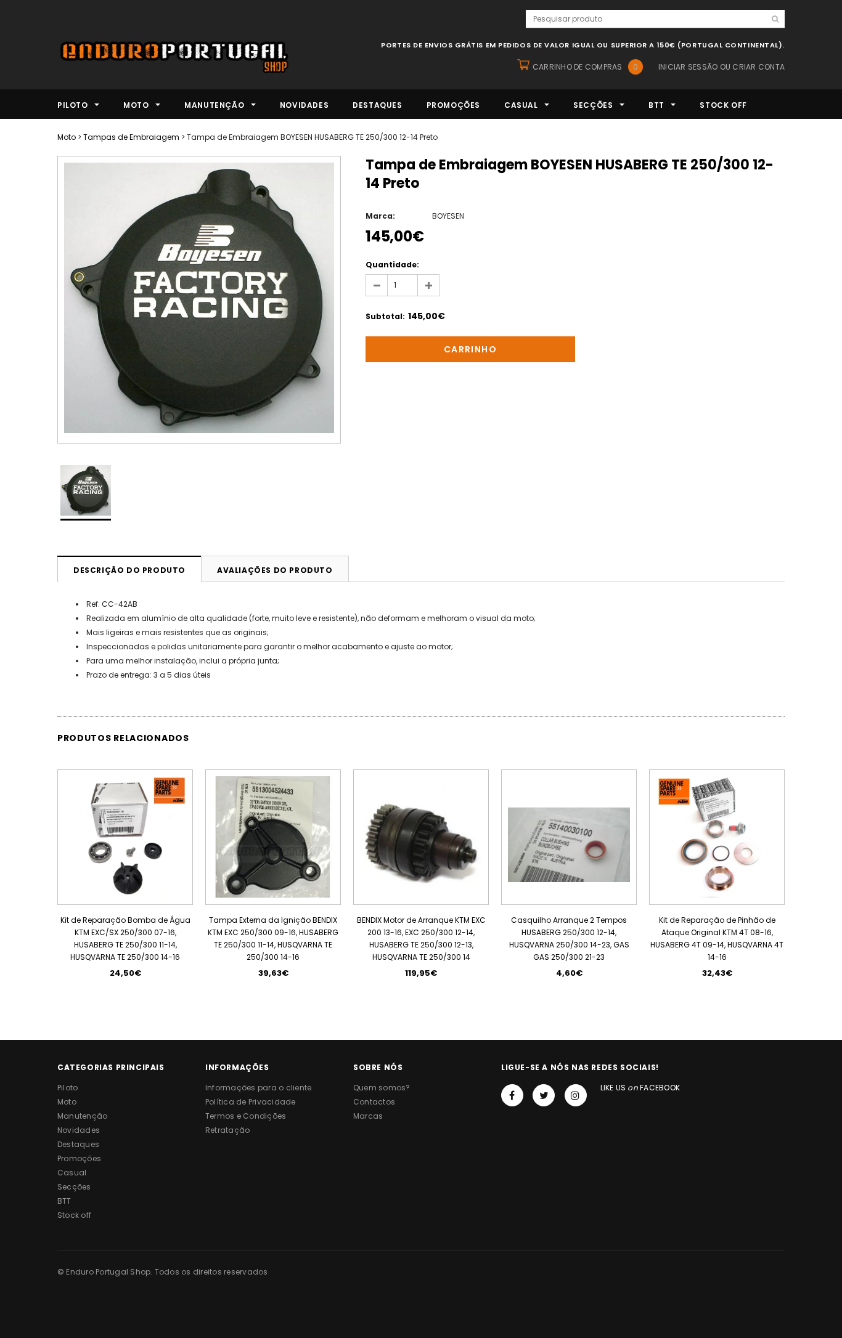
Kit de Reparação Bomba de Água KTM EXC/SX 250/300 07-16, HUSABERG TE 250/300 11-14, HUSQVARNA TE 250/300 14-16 (125, 938)
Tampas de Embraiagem (131, 137)
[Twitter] (544, 1095)
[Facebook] (512, 1095)
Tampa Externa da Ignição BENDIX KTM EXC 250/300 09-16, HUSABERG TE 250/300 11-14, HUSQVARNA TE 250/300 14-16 (273, 938)
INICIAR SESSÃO (687, 67)
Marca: (380, 216)
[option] (199, 300)
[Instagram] (576, 1095)
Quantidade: (392, 264)
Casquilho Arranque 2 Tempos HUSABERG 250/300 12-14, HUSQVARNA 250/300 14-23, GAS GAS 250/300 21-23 (569, 938)
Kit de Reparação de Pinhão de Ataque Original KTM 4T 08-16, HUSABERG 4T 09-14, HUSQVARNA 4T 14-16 (716, 938)
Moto (66, 137)
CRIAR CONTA (758, 67)
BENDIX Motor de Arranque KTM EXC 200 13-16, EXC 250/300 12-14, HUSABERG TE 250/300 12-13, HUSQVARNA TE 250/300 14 (421, 938)
